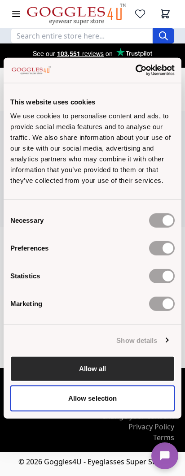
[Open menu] (16, 14)
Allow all (92, 368)
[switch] (162, 248)
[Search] (163, 35)
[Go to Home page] (76, 14)
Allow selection (92, 398)
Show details (136, 340)
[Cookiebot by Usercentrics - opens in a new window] (135, 70)
